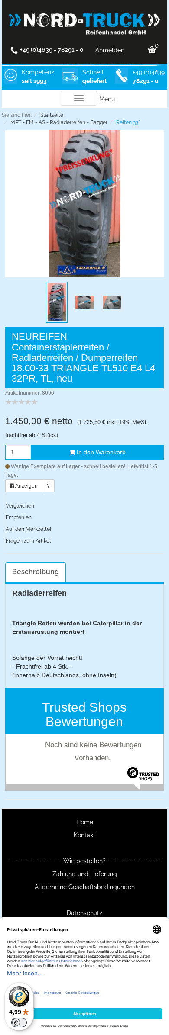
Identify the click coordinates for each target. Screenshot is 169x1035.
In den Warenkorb (100, 452)
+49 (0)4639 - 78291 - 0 (52, 49)
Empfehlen (19, 517)
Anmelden (109, 50)
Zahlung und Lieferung (84, 874)
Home (84, 822)
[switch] (19, 1022)
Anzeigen (26, 486)
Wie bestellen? (84, 861)
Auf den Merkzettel (28, 529)
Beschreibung (35, 572)
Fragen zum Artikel (28, 541)
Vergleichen (20, 506)
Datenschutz (84, 913)
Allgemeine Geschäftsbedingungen (85, 887)
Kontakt (84, 835)
